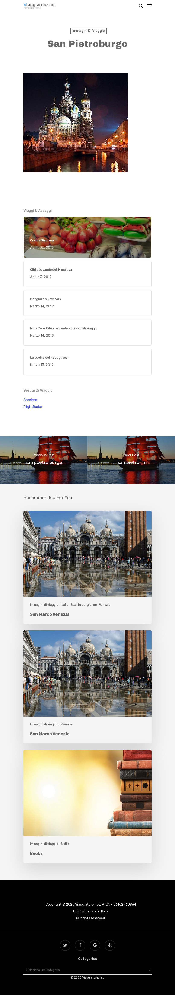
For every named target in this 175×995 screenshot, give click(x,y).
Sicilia (65, 844)
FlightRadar (32, 407)
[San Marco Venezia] (87, 567)
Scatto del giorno (84, 605)
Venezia (105, 605)
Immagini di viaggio (88, 31)
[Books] (87, 806)
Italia (65, 605)
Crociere (30, 400)
